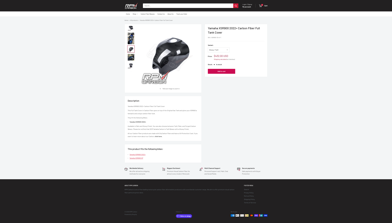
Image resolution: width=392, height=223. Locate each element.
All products (134, 20)
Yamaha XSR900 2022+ (138, 154)
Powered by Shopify (131, 214)
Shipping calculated (220, 59)
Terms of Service (250, 203)
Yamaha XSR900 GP (136, 158)
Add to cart (222, 71)
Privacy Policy (249, 193)
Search (246, 189)
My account (246, 7)
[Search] (235, 5)
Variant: (211, 45)
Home (126, 20)
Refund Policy (249, 196)
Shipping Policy (249, 199)
